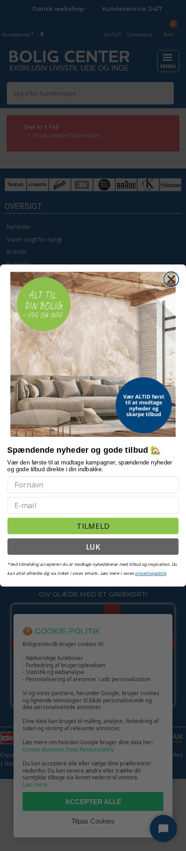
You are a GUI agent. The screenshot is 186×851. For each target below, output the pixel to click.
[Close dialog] (171, 279)
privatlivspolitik (150, 573)
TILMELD (93, 526)
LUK (93, 546)
